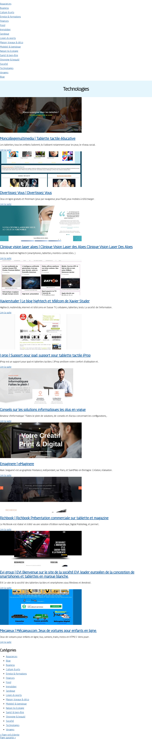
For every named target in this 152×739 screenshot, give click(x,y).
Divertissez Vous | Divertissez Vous (26, 192)
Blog (2, 76)
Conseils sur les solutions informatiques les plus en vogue (43, 409)
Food (2, 25)
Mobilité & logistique (10, 46)
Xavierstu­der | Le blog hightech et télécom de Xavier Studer (45, 301)
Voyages (4, 72)
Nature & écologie (9, 51)
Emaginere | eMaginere (17, 464)
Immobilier (5, 29)
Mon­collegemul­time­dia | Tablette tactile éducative (37, 138)
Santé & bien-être (9, 55)
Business (4, 8)
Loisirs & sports (8, 38)
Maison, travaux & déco (11, 42)
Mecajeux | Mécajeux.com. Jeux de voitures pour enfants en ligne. (48, 630)
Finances (4, 21)
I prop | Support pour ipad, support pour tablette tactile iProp (45, 355)
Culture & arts (7, 12)
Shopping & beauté (9, 59)
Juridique (4, 33)
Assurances (5, 3)
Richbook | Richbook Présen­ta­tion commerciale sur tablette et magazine (54, 518)
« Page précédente (9, 734)
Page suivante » (8, 737)
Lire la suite (5, 150)
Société (4, 64)
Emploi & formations (10, 16)
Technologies (6, 68)
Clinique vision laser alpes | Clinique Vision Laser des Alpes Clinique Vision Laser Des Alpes (66, 247)
